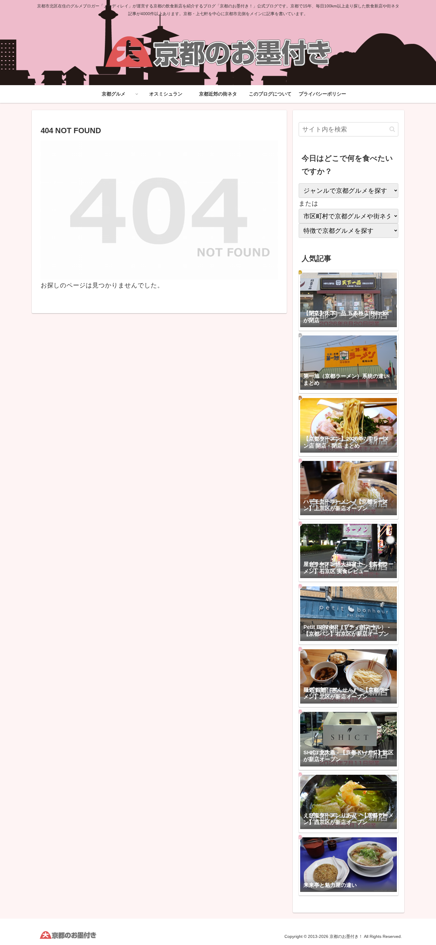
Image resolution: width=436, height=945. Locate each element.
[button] (392, 129)
